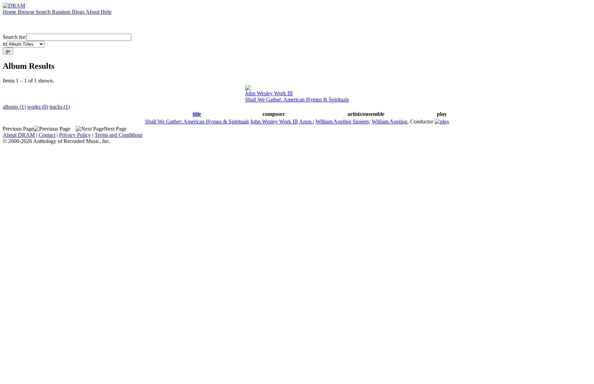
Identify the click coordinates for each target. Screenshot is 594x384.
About (93, 12)
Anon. (306, 121)
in (5, 44)
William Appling (389, 121)
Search (44, 12)
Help (106, 12)
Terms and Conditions (118, 135)
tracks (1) (60, 107)
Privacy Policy (75, 135)
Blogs (79, 12)
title (196, 114)
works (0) (37, 107)
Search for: (14, 37)
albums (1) (14, 107)
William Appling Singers (342, 121)
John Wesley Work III (269, 93)
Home (10, 12)
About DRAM (19, 135)
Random (62, 12)
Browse (27, 12)
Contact (46, 135)
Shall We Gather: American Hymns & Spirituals (297, 99)
